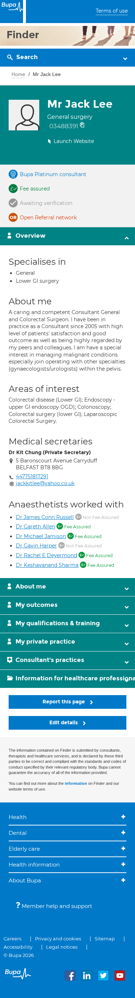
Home (18, 74)
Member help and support (56, 906)
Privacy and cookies (58, 938)
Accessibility (18, 947)
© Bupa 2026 (19, 955)
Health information (34, 864)
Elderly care (24, 848)
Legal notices (61, 947)
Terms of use (112, 11)
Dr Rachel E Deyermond (46, 555)
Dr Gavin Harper (36, 545)
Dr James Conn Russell (45, 517)
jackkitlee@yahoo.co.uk (45, 483)
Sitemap (105, 938)
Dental (18, 832)
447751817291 (32, 476)
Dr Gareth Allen (35, 526)
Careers (12, 938)
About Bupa (25, 880)
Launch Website (74, 141)
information (76, 783)
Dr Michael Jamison (41, 536)
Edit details (64, 723)
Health (18, 817)
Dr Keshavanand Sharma (47, 565)
